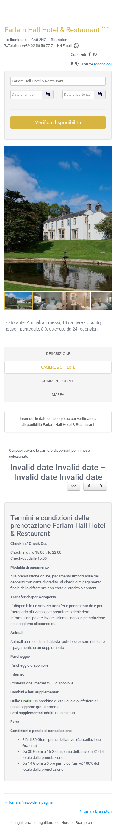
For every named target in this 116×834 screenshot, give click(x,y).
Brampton (84, 822)
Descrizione (58, 353)
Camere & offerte (58, 367)
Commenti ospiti (58, 381)
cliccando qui (45, 623)
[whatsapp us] (76, 45)
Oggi (73, 486)
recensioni (103, 64)
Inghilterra (22, 822)
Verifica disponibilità (58, 122)
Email (67, 45)
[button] (106, 218)
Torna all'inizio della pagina (30, 802)
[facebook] (89, 54)
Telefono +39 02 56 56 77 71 (31, 45)
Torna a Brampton (96, 811)
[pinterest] (95, 54)
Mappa (58, 394)
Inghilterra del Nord (53, 822)
